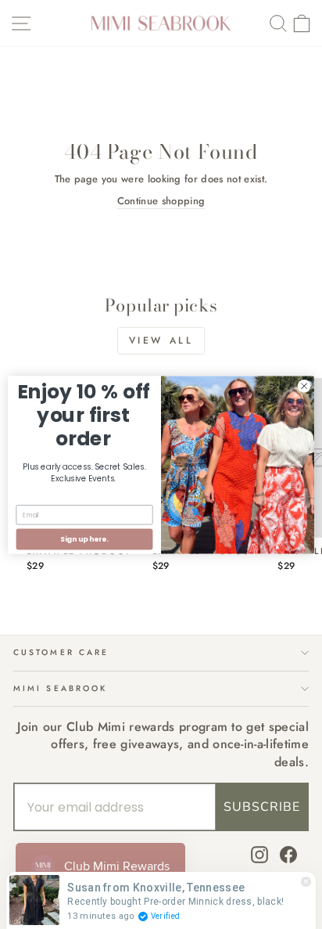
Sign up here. (84, 539)
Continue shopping (161, 201)
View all (161, 340)
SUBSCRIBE (262, 807)
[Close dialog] (304, 386)
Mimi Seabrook (60, 688)
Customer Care (61, 652)
